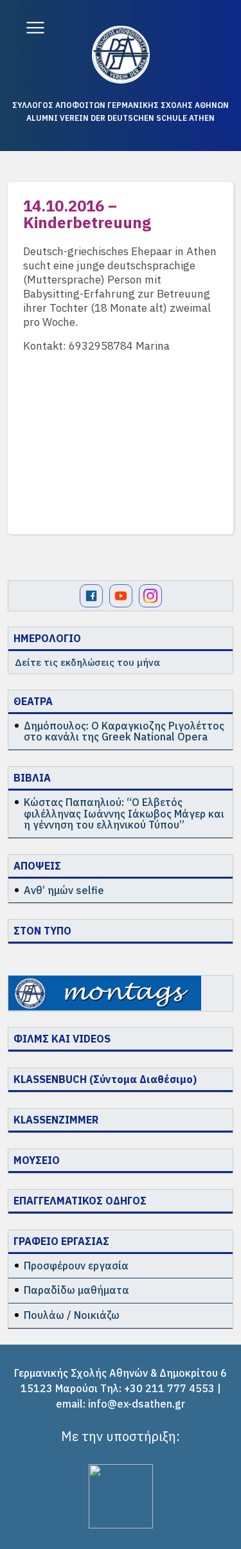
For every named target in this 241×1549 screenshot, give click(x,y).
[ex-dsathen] (121, 55)
